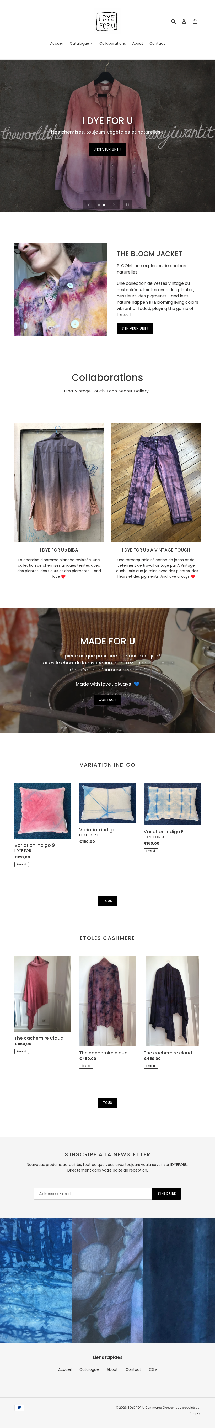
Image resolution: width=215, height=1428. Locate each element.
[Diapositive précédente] (89, 205)
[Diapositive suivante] (114, 205)
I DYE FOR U (136, 1407)
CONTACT (108, 699)
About (112, 1369)
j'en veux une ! (107, 149)
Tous (107, 901)
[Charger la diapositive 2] (104, 205)
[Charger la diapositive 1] (99, 205)
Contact (133, 1369)
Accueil (65, 1369)
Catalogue (89, 1369)
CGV (153, 1369)
